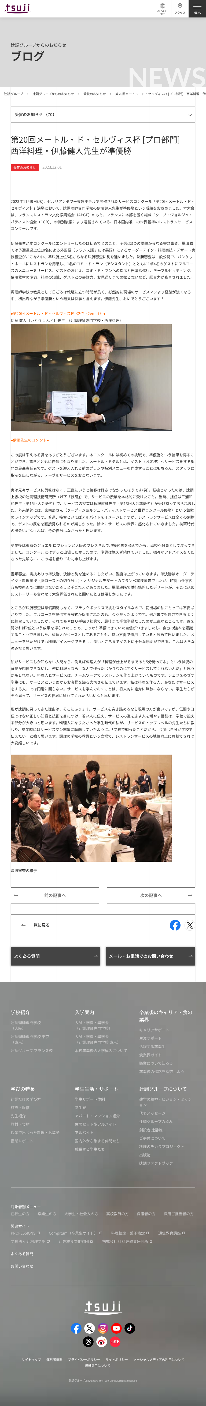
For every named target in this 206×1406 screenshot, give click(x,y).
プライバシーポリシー (84, 1359)
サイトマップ (31, 1359)
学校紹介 (20, 1012)
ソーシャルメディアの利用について (159, 1359)
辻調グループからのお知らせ (53, 93)
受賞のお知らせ (94, 93)
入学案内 (84, 1012)
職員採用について (98, 1365)
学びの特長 (23, 1088)
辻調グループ (13, 93)
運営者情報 (54, 1359)
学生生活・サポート (96, 1088)
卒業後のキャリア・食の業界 (165, 1016)
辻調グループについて (163, 1088)
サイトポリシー (116, 1359)
